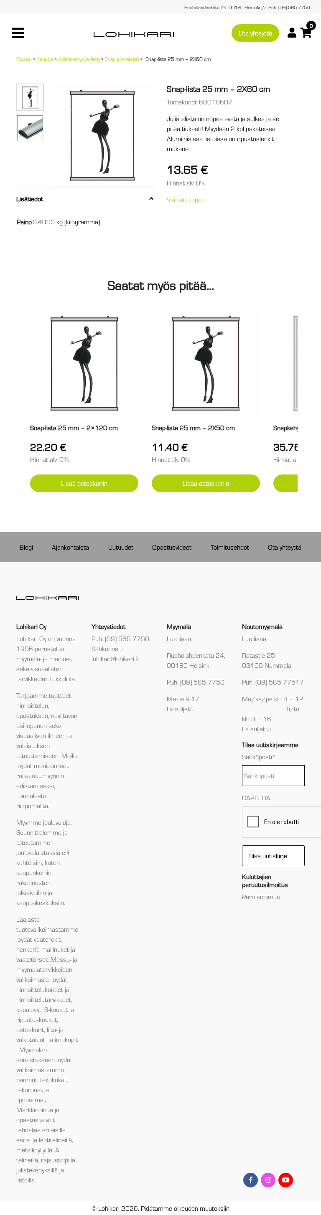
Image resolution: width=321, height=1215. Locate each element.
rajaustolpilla (58, 1159)
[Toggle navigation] (18, 33)
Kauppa (44, 58)
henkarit (27, 949)
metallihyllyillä (34, 1149)
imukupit (66, 1039)
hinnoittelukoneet (39, 989)
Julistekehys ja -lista (78, 58)
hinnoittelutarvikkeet (43, 999)
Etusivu (23, 58)
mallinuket (55, 949)
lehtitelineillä (55, 1139)
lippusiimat (31, 1099)
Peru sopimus (261, 896)
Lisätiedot (29, 198)
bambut (26, 1079)
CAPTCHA (256, 797)
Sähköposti (259, 756)
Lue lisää (179, 638)
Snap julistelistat (121, 58)
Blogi (26, 547)
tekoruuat (29, 1089)
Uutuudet (120, 547)
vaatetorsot (32, 959)
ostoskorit (30, 1029)
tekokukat (53, 1079)
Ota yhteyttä (255, 32)
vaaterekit (47, 939)
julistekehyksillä (37, 1169)
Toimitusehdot (230, 547)
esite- (23, 1139)
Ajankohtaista (70, 547)
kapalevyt (28, 1009)
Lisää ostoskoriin (84, 483)
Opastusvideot (171, 547)
